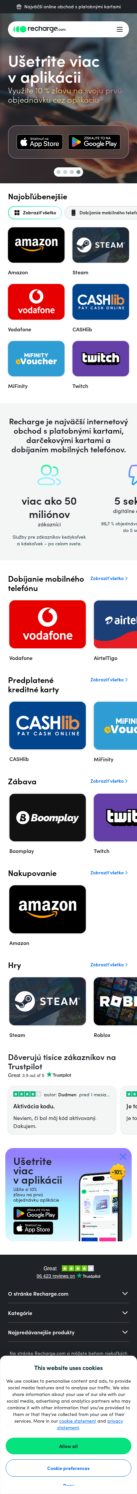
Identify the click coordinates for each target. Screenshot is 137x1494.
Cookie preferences (68, 1468)
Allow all (68, 1446)
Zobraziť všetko (107, 578)
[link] (40, 142)
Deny (68, 1485)
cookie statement (77, 1421)
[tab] (35, 212)
